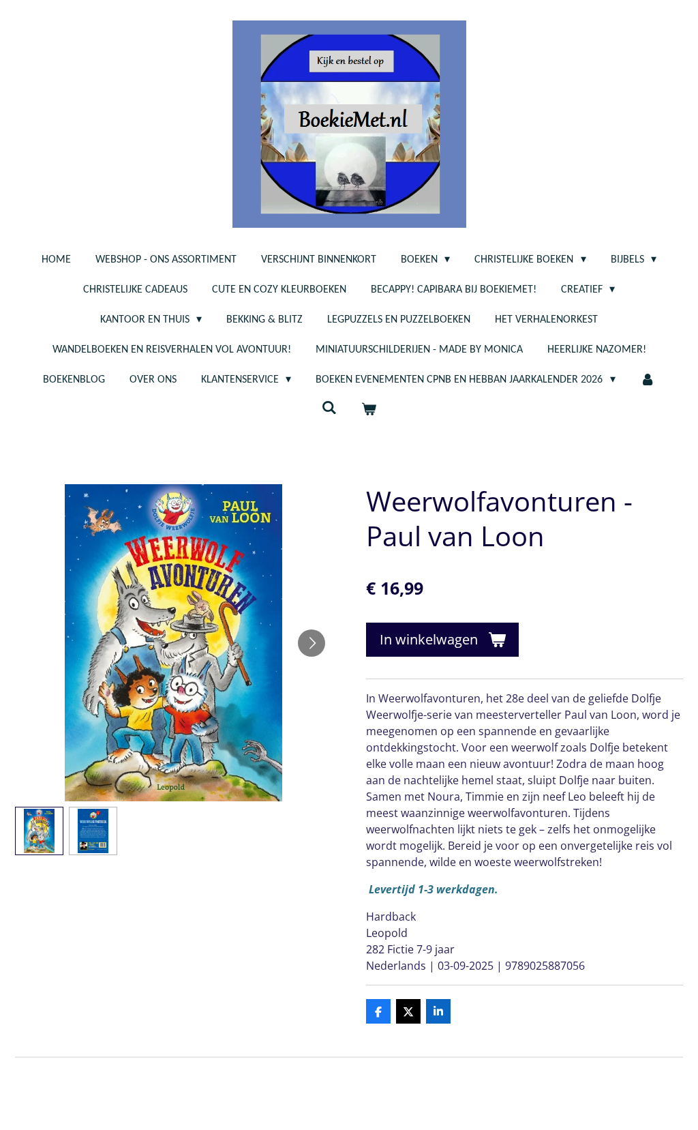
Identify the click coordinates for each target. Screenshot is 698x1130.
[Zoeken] (329, 408)
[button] (39, 831)
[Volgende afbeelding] (311, 643)
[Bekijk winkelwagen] (368, 409)
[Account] (647, 379)
